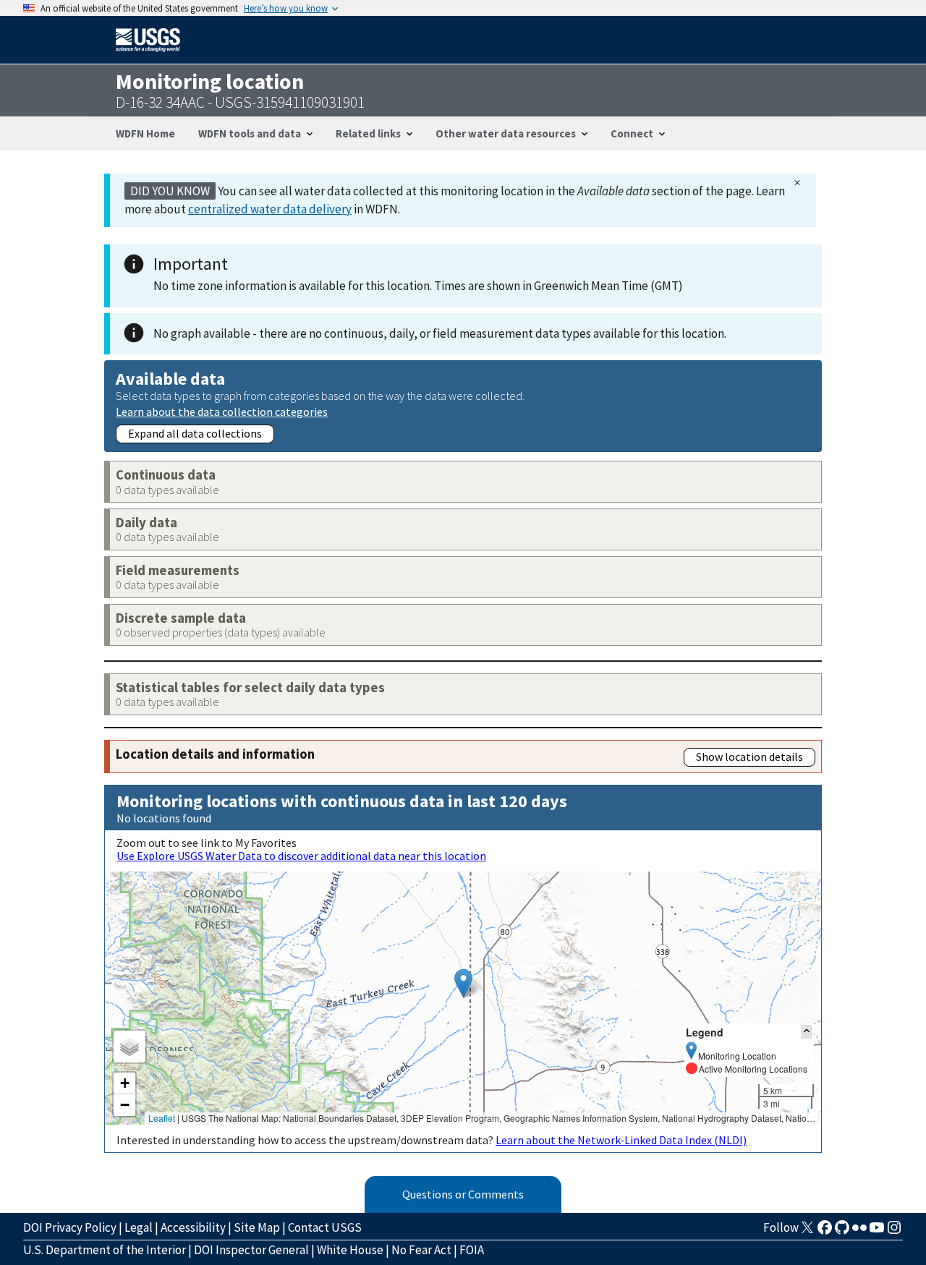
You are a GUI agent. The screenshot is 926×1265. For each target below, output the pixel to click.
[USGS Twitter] (807, 1232)
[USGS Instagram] (894, 1232)
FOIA (471, 1250)
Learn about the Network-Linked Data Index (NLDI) (621, 1140)
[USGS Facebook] (824, 1232)
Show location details (749, 756)
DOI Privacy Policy (69, 1227)
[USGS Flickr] (859, 1232)
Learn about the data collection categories (222, 411)
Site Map (257, 1227)
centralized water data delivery (270, 209)
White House (350, 1250)
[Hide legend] (806, 1032)
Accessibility (193, 1227)
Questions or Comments (463, 1194)
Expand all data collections (195, 433)
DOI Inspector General (251, 1250)
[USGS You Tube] (876, 1232)
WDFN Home (145, 133)
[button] (463, 983)
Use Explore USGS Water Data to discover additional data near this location (301, 855)
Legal (138, 1227)
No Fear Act (421, 1250)
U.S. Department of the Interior (104, 1250)
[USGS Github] (842, 1232)
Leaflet (161, 1118)
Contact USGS (325, 1227)
